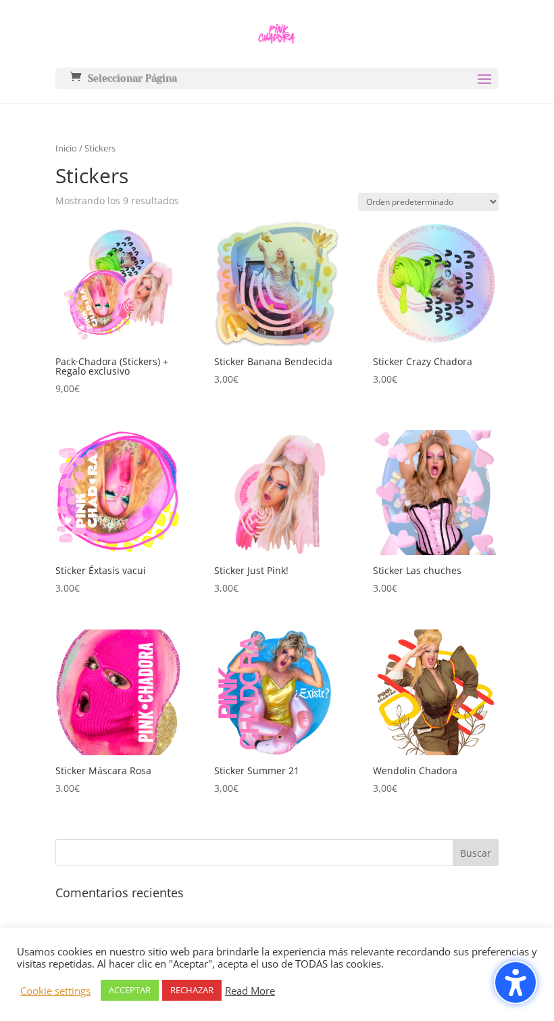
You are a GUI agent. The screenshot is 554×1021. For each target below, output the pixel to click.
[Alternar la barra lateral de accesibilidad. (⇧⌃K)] (515, 982)
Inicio (66, 148)
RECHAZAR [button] (191, 990)
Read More (250, 990)
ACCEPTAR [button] (130, 990)
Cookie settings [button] (55, 990)
